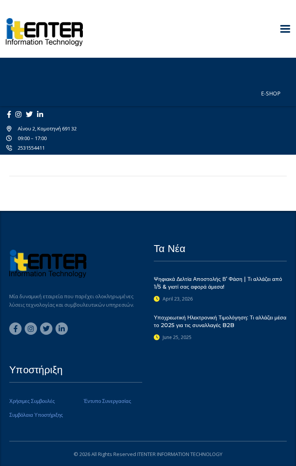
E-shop (271, 93)
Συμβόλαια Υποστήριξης (36, 415)
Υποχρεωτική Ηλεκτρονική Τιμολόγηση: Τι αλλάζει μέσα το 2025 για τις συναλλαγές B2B (220, 321)
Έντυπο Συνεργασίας (107, 401)
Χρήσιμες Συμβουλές (32, 401)
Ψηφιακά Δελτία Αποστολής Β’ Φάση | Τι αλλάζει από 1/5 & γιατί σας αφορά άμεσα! (218, 283)
